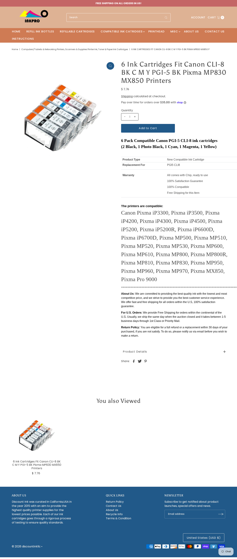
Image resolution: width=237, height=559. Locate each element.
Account (198, 17)
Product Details (135, 352)
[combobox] (118, 17)
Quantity (127, 110)
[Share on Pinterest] (145, 361)
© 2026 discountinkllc (26, 546)
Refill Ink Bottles (40, 31)
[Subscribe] (221, 514)
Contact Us (215, 31)
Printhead (156, 31)
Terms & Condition (118, 518)
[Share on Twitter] (139, 361)
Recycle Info (114, 514)
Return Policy (115, 502)
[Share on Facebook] (133, 361)
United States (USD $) (204, 538)
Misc (174, 31)
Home (16, 31)
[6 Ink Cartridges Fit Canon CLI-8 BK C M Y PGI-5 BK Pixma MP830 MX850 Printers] (36, 433)
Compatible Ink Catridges (121, 31)
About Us (191, 31)
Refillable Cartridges (77, 31)
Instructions (23, 39)
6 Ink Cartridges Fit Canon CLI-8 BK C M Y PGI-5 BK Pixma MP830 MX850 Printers (36, 465)
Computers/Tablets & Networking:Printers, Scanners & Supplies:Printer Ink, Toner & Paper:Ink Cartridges (74, 49)
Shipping (127, 96)
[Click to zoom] (110, 66)
